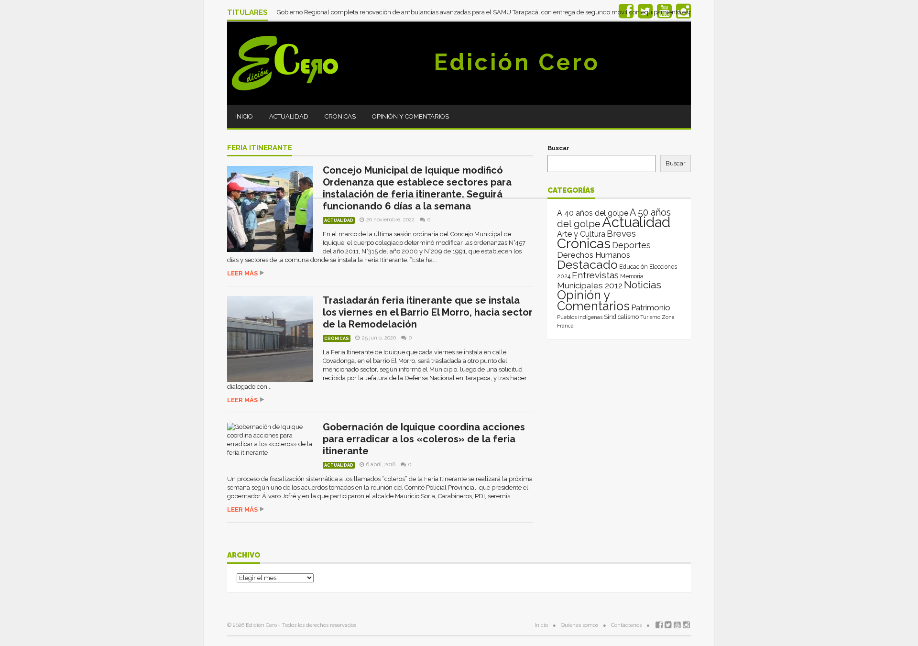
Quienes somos (579, 625)
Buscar (558, 148)
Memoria (632, 276)
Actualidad (288, 116)
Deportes (631, 245)
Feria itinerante (259, 148)
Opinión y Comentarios (410, 116)
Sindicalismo (621, 316)
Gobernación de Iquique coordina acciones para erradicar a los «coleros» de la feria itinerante (424, 439)
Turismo (650, 317)
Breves (621, 234)
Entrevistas (595, 275)
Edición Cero (517, 62)
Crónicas (340, 116)
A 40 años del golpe (592, 213)
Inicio (244, 116)
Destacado (587, 264)
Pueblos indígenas (579, 317)
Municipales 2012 (590, 285)
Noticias (642, 285)
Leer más (242, 273)
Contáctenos (626, 625)
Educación (633, 266)
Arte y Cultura (581, 234)
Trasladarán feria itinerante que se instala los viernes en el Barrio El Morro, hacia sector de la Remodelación (428, 312)
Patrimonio (650, 307)
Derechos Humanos (593, 255)
